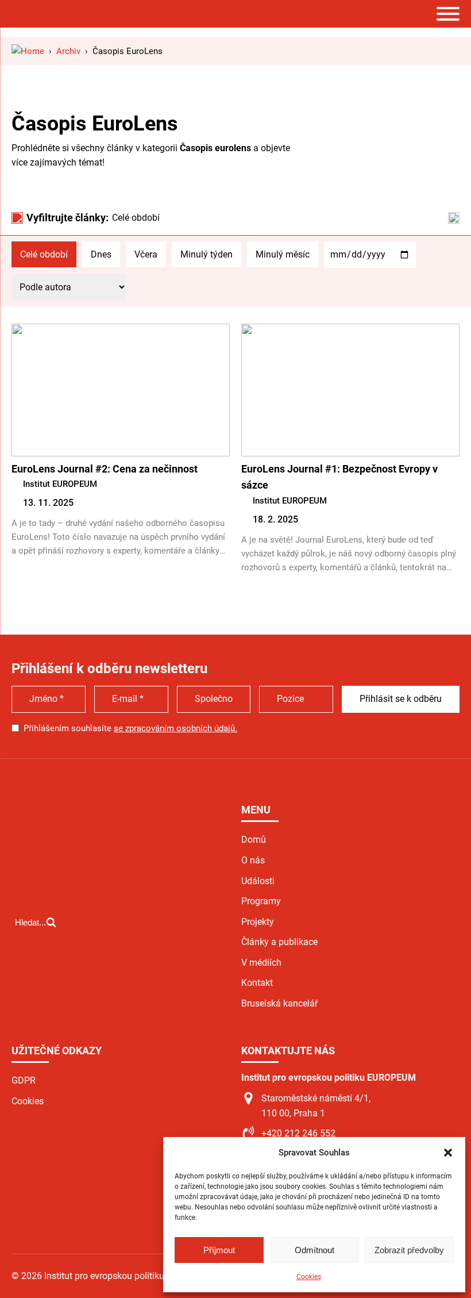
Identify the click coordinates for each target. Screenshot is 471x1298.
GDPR (23, 1080)
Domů (253, 839)
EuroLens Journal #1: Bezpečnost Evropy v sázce (339, 477)
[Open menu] (448, 14)
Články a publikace (279, 941)
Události (258, 880)
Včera (145, 254)
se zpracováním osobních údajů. (175, 728)
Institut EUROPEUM (60, 484)
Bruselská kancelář (279, 1003)
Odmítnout (314, 1250)
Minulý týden (206, 254)
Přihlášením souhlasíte (130, 728)
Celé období (44, 254)
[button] (448, 1152)
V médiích (261, 962)
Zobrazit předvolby (409, 1250)
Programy (261, 901)
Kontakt (257, 982)
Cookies (308, 1277)
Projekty (257, 921)
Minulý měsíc (283, 254)
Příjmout (219, 1250)
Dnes (101, 254)
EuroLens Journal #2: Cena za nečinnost (104, 469)
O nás (253, 860)
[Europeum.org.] (27, 51)
